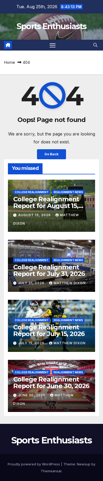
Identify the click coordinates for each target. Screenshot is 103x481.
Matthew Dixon (70, 283)
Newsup (83, 464)
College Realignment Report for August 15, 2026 (46, 205)
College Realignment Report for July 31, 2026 (49, 270)
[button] (95, 45)
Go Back (51, 154)
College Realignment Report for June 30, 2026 (51, 382)
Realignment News (68, 192)
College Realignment (32, 192)
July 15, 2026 (31, 343)
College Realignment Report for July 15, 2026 (49, 330)
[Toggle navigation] (52, 45)
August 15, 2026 (35, 215)
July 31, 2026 (31, 283)
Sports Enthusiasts (51, 26)
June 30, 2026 (32, 395)
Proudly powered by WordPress (34, 464)
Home (9, 62)
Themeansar (51, 471)
